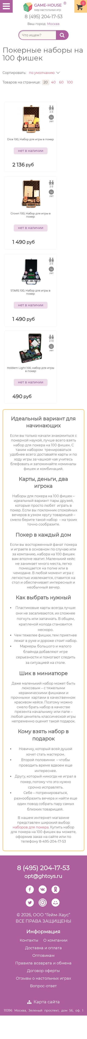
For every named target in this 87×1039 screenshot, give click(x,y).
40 (53, 82)
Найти (62, 35)
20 (46, 82)
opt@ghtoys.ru (43, 876)
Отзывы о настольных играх (43, 978)
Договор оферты (43, 970)
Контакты (29, 940)
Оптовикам (43, 955)
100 (70, 82)
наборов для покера (31, 827)
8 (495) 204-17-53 (44, 16)
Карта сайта (47, 1001)
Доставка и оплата (43, 948)
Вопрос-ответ (43, 986)
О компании (55, 940)
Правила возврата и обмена (43, 963)
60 (61, 82)
